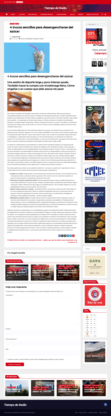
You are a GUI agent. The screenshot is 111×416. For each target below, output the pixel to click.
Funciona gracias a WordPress (11, 412)
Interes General (19, 268)
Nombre (8, 329)
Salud (72, 14)
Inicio (13, 14)
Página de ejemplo (93, 412)
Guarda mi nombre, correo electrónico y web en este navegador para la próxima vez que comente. (36, 359)
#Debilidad (29, 38)
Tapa (19, 270)
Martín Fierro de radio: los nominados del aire (25, 240)
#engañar (36, 38)
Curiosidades (62, 14)
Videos (80, 14)
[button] (102, 14)
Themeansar (32, 412)
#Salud (41, 38)
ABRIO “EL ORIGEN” (16, 272)
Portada (12, 23)
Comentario (9, 295)
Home (76, 412)
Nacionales (32, 14)
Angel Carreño (16, 37)
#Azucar (23, 38)
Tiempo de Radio (55, 8)
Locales (22, 14)
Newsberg (25, 412)
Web (7, 349)
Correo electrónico (11, 339)
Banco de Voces (93, 14)
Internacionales (47, 14)
